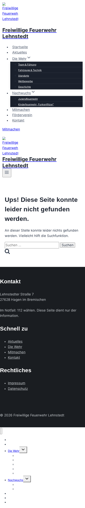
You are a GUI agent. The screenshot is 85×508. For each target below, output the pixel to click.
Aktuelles (19, 52)
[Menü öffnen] (6, 173)
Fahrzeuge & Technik (30, 70)
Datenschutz (18, 389)
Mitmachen (21, 110)
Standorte (23, 75)
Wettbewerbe (25, 81)
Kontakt (18, 120)
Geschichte (24, 86)
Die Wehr (15, 347)
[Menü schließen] (1, 431)
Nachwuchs (15, 480)
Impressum (16, 383)
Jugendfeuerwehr (28, 98)
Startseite (20, 47)
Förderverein (22, 115)
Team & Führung (27, 64)
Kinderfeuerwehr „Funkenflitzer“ (36, 104)
